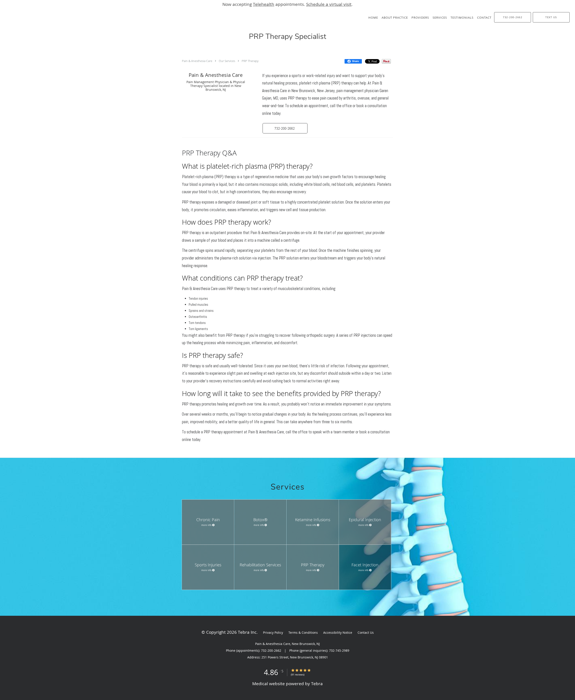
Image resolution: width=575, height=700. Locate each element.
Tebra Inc (247, 632)
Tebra (317, 683)
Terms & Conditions (303, 632)
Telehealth (263, 4)
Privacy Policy (273, 632)
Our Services (227, 61)
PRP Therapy (250, 61)
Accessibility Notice (337, 632)
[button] (285, 128)
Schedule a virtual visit (329, 4)
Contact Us (366, 632)
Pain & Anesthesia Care (197, 61)
